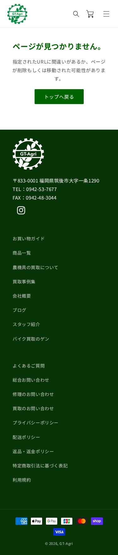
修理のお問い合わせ (33, 394)
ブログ (19, 310)
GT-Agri (66, 543)
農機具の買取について (36, 267)
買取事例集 (24, 281)
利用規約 (22, 480)
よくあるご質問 (29, 365)
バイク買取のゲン (31, 339)
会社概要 (22, 296)
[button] (106, 14)
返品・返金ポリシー (33, 451)
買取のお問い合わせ (33, 408)
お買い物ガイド (29, 238)
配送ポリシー (26, 437)
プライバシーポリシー (36, 422)
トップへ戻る (59, 96)
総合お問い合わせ (31, 380)
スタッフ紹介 (26, 324)
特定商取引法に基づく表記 (40, 465)
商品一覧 (22, 253)
